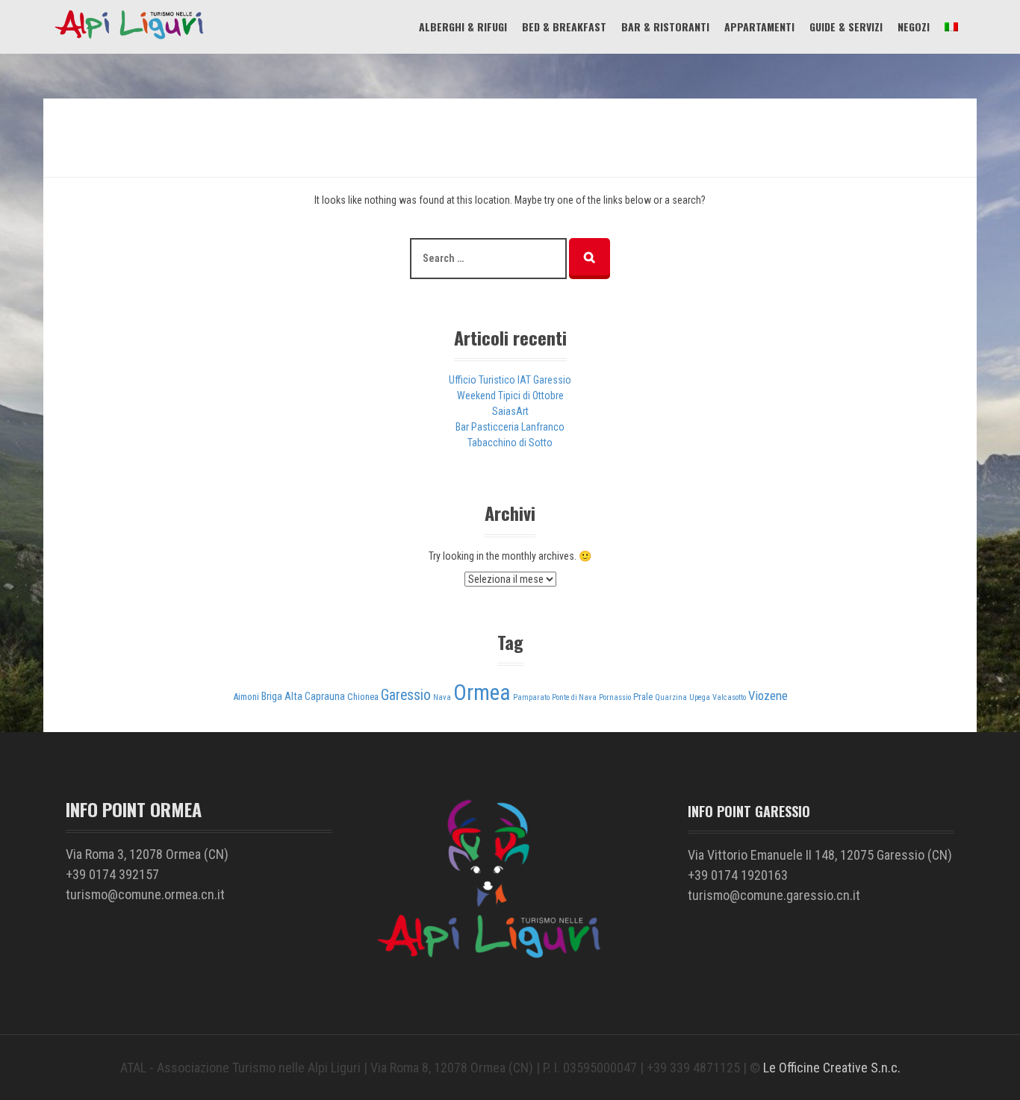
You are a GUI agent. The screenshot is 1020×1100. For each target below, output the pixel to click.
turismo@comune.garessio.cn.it (774, 895)
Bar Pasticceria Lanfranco (510, 427)
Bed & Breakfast (564, 26)
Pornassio (615, 697)
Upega (699, 697)
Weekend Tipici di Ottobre (510, 395)
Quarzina (671, 697)
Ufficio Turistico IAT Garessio (510, 380)
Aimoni (246, 696)
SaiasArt (510, 411)
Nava (442, 697)
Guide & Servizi (846, 26)
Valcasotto (729, 697)
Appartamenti (759, 26)
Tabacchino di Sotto (510, 443)
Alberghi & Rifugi (463, 26)
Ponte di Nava (574, 697)
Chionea (363, 696)
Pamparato (531, 697)
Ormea (482, 692)
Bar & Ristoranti (665, 26)
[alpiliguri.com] (129, 38)
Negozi (914, 26)
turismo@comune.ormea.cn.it (145, 894)
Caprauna (325, 696)
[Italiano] (951, 26)
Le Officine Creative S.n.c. (832, 1067)
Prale (643, 696)
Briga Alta (281, 696)
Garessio (406, 695)
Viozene (768, 695)
